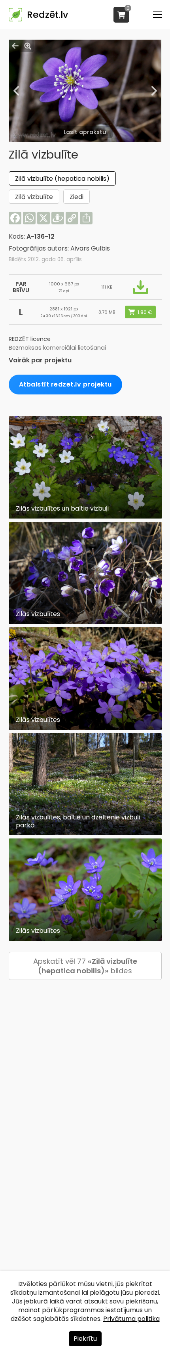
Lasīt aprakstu (85, 132)
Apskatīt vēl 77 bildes (85, 966)
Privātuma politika (131, 1318)
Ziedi (76, 196)
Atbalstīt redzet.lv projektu (65, 384)
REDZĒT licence (30, 339)
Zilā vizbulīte (34, 196)
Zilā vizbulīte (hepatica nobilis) (62, 178)
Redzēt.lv (47, 14)
